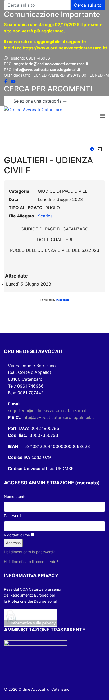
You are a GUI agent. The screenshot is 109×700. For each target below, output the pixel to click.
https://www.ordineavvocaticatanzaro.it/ (65, 48)
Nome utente (15, 496)
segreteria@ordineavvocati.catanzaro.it (47, 410)
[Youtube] (13, 81)
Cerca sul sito (88, 5)
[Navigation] (102, 116)
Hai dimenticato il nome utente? (31, 561)
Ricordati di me (17, 535)
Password (12, 515)
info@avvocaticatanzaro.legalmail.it (58, 417)
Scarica (45, 216)
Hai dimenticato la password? (29, 552)
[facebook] (5, 81)
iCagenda (62, 299)
